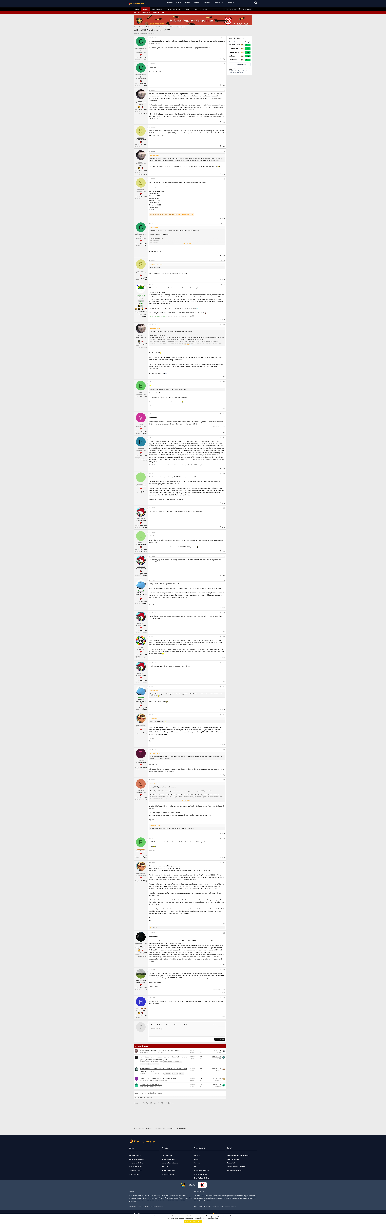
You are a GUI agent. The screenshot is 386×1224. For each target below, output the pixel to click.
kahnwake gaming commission (172, 1061)
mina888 (142, 1073)
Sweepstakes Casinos (136, 1163)
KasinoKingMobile (189, 316)
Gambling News (219, 3)
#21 (224, 662)
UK (146, 769)
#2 (224, 64)
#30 (224, 997)
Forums (196, 3)
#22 (224, 686)
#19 (224, 612)
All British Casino (234, 45)
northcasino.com (154, 1064)
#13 (224, 438)
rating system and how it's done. (239, 68)
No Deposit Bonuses (168, 1159)
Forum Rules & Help (158, 13)
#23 (224, 714)
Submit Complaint (157, 9)
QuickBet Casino (234, 48)
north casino (144, 1064)
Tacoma (144, 527)
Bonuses (187, 3)
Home (137, 9)
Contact (197, 1163)
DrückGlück (233, 60)
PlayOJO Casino (234, 52)
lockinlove (142, 1061)
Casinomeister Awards (201, 1170)
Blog (195, 1166)
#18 (224, 580)
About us (197, 1155)
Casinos (170, 3)
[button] (181, 9)
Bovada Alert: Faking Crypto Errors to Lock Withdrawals (162, 1050)
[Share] (221, 37)
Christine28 (218, 1070)
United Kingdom (142, 956)
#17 (224, 556)
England (144, 603)
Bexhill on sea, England (143, 315)
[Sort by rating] (249, 41)
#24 (224, 749)
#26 (224, 838)
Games (178, 3)
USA (145, 59)
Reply (223, 59)
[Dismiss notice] (382, 1188)
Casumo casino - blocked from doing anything (158, 1078)
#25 (224, 780)
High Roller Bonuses (168, 1170)
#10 (224, 324)
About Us (231, 3)
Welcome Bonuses (168, 1174)
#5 (224, 151)
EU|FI (145, 799)
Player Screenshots (173, 9)
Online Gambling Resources (236, 1166)
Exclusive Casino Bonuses (170, 1163)
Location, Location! (141, 658)
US (146, 734)
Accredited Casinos (135, 1155)
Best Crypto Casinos (135, 1166)
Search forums (146, 13)
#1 (224, 37)
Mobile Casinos (134, 1174)
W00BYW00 (143, 1087)
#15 (224, 508)
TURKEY (144, 433)
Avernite (219, 1059)
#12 (224, 413)
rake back (175, 1073)
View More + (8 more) (240, 64)
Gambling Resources (158, 1206)
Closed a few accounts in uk (151, 1085)
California (144, 493)
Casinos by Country (135, 1170)
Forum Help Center (233, 1159)
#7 (224, 223)
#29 (224, 970)
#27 (224, 862)
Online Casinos (160, 1052)
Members (187, 9)
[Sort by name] (234, 41)
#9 (224, 284)
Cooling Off (140, 1206)
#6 (224, 179)
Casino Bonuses (167, 1155)
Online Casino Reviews (136, 1159)
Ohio (145, 146)
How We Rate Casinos (201, 1178)
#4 (224, 127)
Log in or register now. (185, 214)
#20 (224, 636)
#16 (224, 532)
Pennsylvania (143, 113)
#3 (224, 90)
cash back (168, 1073)
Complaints (206, 3)
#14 (224, 473)
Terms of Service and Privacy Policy (238, 1155)
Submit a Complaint (200, 1174)
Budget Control (132, 1206)
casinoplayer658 (140, 33)
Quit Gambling (148, 1206)
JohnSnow (218, 1052)
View (247, 45)
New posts (137, 13)
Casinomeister (199, 1148)
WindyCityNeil (144, 1052)
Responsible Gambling (234, 1170)
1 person (154, 927)
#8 (224, 260)
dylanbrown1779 (144, 1080)
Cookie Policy (231, 1163)
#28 (224, 933)
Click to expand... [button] (187, 243)
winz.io (181, 1073)
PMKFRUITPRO (217, 1080)
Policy (229, 1148)
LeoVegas (232, 56)
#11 (224, 382)
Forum (196, 1159)
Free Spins (165, 1166)
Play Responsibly (201, 9)
